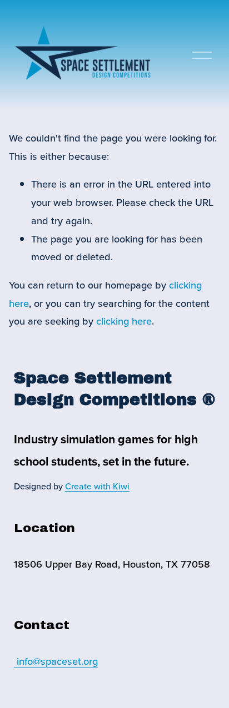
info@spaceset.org (56, 661)
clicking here (124, 320)
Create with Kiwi (97, 486)
